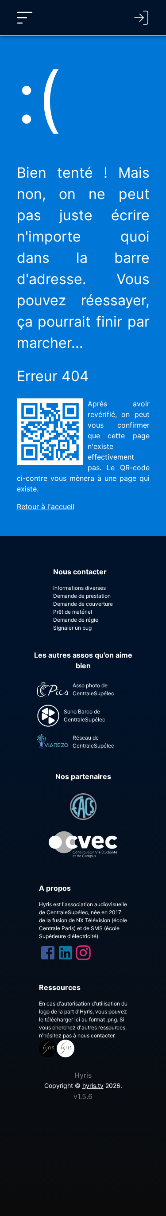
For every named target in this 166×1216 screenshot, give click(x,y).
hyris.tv (93, 1085)
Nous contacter (80, 571)
